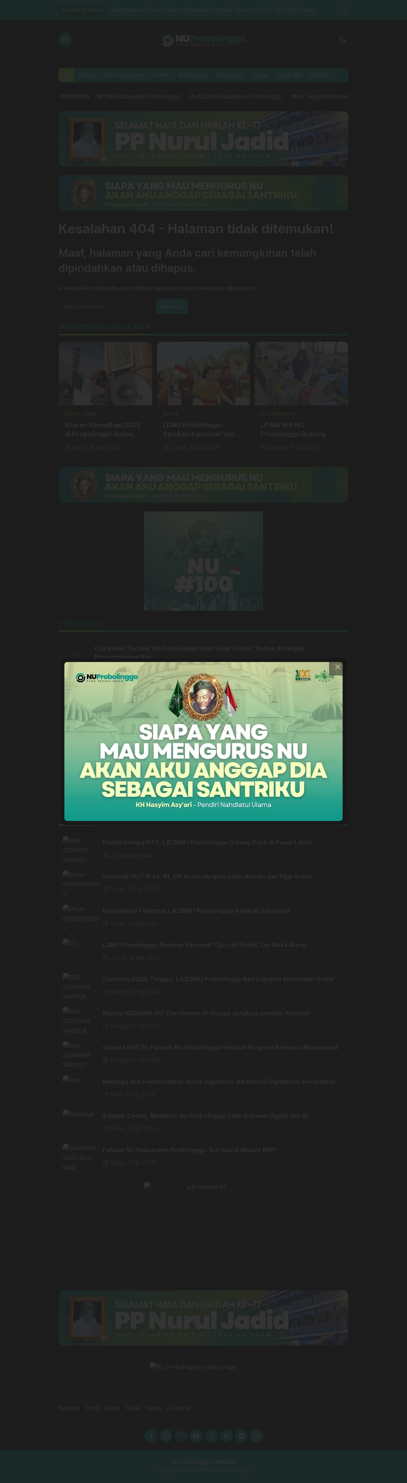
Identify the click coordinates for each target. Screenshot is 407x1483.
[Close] (338, 667)
